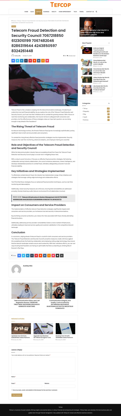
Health (54, 11)
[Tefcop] (60, 4)
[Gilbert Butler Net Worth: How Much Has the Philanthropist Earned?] (87, 80)
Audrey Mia (18, 55)
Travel (81, 11)
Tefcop (38, 11)
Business (46, 11)
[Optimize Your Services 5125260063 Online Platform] (21, 328)
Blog (32, 11)
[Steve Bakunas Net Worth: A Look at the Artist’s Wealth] (87, 63)
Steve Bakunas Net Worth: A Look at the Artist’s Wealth (100, 62)
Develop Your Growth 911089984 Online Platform (64, 336)
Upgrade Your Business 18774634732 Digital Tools (42, 336)
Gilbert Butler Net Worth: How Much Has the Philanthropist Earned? (101, 79)
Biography (86, 111)
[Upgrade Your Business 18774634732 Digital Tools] (43, 328)
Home (26, 11)
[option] (96, 27)
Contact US (90, 11)
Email (13, 383)
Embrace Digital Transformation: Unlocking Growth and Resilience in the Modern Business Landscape (101, 52)
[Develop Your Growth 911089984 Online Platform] (65, 328)
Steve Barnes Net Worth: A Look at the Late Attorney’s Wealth (101, 71)
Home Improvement (65, 11)
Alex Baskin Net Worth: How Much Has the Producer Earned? (100, 88)
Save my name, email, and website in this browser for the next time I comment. (35, 390)
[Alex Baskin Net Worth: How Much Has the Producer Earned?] (87, 89)
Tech (75, 11)
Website (47, 383)
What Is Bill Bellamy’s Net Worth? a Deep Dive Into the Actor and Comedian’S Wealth (94, 32)
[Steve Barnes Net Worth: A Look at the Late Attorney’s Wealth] (87, 71)
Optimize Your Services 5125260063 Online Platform (20, 336)
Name (13, 376)
